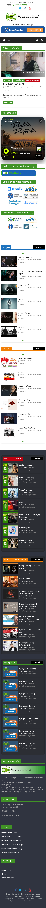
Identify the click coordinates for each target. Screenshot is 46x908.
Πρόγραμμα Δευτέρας (27, 669)
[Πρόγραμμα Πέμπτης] (10, 705)
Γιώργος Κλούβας (13, 83)
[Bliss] (10, 501)
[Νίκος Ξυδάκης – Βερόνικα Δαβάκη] (10, 564)
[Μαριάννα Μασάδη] (10, 476)
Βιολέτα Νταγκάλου (25, 327)
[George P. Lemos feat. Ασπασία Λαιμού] (9, 257)
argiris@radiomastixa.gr (10, 853)
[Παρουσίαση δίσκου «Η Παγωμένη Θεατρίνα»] (10, 603)
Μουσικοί (7, 80)
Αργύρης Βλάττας (22, 87)
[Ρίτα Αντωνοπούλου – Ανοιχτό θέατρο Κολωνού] (10, 615)
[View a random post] (42, 39)
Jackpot (21, 313)
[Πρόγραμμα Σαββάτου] (10, 730)
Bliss (21, 502)
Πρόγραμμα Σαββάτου (27, 731)
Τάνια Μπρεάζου (25, 490)
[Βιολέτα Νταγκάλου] (9, 327)
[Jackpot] (9, 313)
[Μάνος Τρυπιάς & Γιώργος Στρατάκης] (10, 513)
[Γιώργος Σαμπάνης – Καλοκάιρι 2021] (10, 641)
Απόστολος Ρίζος (24, 400)
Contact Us (15, 894)
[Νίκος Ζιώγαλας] (9, 386)
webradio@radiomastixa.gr (11, 836)
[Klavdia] (9, 285)
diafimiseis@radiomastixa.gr (12, 844)
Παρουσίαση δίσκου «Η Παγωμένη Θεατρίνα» (28, 605)
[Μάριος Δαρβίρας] (9, 271)
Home (8, 894)
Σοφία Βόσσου (25, 579)
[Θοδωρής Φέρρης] (9, 372)
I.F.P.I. (3, 874)
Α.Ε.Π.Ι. (3, 866)
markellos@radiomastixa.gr (11, 849)
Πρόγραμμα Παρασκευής (28, 718)
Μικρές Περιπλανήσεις (26, 414)
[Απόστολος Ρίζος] (9, 400)
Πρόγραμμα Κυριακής (27, 743)
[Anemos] (9, 358)
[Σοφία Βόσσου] (10, 577)
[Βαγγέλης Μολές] (10, 526)
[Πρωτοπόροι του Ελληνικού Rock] (10, 628)
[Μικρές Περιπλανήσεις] (9, 414)
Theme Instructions (27, 894)
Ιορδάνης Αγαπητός (19, 5)
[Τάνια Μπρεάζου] (10, 489)
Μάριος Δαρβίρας (24, 271)
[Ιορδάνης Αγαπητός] (10, 464)
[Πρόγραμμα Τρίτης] (10, 680)
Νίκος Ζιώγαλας (24, 386)
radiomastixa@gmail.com (11, 840)
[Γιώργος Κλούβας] (23, 53)
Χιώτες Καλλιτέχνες (32, 80)
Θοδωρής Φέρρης (24, 372)
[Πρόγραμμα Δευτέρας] (10, 667)
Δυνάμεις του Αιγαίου (26, 428)
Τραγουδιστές (19, 80)
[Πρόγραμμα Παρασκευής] (10, 717)
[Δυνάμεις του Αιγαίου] (9, 428)
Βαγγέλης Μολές (25, 528)
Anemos (21, 358)
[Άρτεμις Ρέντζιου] (9, 299)
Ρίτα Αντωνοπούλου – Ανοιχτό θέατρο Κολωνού (29, 618)
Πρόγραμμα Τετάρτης (27, 693)
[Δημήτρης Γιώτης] (10, 539)
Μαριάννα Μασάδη (26, 477)
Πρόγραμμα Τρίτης (26, 681)
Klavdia (20, 285)
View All (38, 247)
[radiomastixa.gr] (4, 39)
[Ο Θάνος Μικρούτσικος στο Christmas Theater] (10, 590)
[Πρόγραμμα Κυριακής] (10, 742)
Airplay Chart (6, 870)
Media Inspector (7, 878)
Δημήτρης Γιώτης (25, 540)
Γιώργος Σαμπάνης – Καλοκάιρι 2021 (27, 643)
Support (38, 894)
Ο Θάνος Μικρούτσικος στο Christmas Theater (29, 592)
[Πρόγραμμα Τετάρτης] (10, 692)
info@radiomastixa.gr (9, 832)
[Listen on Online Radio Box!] (23, 28)
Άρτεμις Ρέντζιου (24, 299)
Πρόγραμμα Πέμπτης (27, 706)
